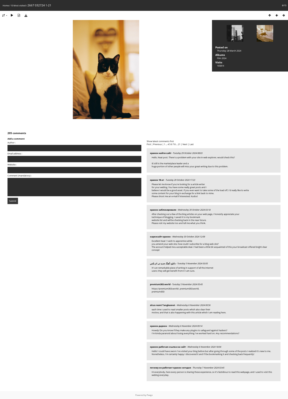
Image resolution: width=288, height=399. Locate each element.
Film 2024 (221, 58)
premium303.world (160, 284)
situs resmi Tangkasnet (162, 305)
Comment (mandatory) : (20, 175)
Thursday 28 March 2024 (229, 50)
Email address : (15, 153)
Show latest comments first (160, 141)
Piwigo (150, 395)
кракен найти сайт (160, 153)
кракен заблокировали (163, 209)
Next (184, 144)
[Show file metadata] (18, 15)
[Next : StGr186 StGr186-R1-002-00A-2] (283, 15)
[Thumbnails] (269, 15)
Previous (157, 144)
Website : (12, 164)
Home (6, 5)
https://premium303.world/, (165, 288)
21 (179, 144)
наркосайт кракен (160, 236)
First (149, 144)
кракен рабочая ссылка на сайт (168, 346)
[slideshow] (11, 15)
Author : (12, 142)
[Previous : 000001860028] (276, 15)
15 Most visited (18, 5)
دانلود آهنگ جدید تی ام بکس (163, 263)
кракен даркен (158, 325)
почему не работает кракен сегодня (170, 367)
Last (192, 144)
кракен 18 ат (157, 179)
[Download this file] (25, 15)
